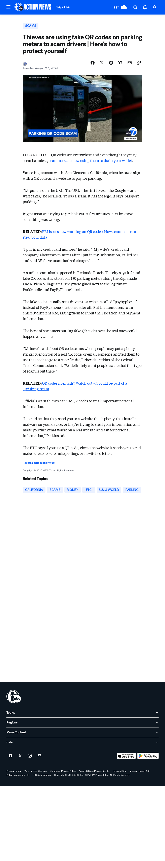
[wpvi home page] (13, 696)
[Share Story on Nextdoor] (120, 62)
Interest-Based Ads (140, 771)
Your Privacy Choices (35, 771)
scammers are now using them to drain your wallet (90, 160)
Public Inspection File (17, 775)
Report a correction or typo (39, 463)
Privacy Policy (13, 771)
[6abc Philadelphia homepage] (33, 7)
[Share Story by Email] (129, 62)
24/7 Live (63, 7)
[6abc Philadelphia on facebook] (10, 756)
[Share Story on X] (101, 62)
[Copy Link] (138, 62)
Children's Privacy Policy (63, 771)
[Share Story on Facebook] (92, 62)
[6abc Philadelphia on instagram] (30, 756)
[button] (8, 7)
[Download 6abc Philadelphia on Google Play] (148, 756)
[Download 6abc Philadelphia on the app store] (126, 756)
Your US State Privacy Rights (94, 771)
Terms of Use (119, 771)
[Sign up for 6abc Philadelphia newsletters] (39, 756)
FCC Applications (41, 775)
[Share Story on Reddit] (111, 62)
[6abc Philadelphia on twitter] (20, 756)
